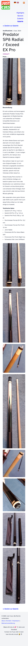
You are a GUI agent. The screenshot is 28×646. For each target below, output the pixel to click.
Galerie (20, 21)
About (3, 621)
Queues (20, 16)
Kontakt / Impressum (12, 621)
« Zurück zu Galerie (10, 26)
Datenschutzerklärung (8, 623)
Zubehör (20, 18)
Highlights (20, 13)
